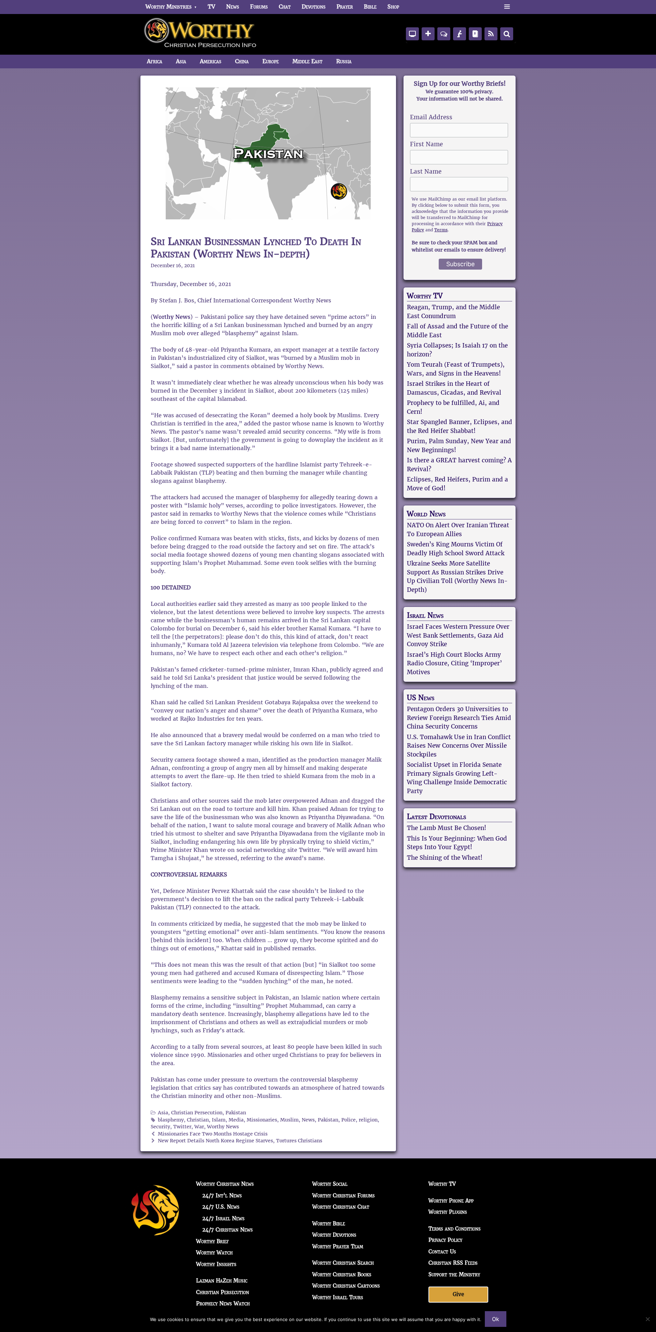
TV (211, 6)
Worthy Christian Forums (343, 1195)
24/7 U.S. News (221, 1207)
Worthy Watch (214, 1252)
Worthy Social (329, 1184)
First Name (426, 144)
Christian (198, 1120)
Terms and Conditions (454, 1228)
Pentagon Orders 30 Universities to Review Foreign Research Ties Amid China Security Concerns (459, 717)
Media (236, 1120)
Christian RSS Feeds (453, 1263)
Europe (270, 61)
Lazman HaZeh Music (221, 1280)
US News (420, 697)
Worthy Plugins (447, 1212)
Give (458, 1294)
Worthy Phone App (451, 1200)
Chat (285, 6)
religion (368, 1120)
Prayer (345, 6)
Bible (370, 6)
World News (426, 513)
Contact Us (442, 1251)
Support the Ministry (454, 1274)
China (242, 61)
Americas (210, 61)
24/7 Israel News (223, 1218)
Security (160, 1127)
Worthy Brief (212, 1241)
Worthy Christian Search (343, 1263)
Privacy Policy (445, 1240)
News (232, 6)
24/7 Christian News (227, 1229)
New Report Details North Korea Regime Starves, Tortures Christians (240, 1141)
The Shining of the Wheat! (444, 857)
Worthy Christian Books (341, 1274)
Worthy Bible (328, 1223)
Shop (393, 6)
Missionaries (262, 1120)
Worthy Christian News (225, 1184)
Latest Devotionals (436, 816)
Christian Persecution (196, 1113)
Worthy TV (424, 295)
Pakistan (236, 1113)
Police (348, 1120)
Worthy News (171, 317)
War (199, 1127)
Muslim (289, 1120)
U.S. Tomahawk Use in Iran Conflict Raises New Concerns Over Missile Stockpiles (459, 745)
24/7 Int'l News (222, 1195)
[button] (507, 7)
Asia (181, 61)
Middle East (307, 61)
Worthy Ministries (169, 6)
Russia (344, 61)
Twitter (182, 1127)
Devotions (314, 6)
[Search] (506, 33)
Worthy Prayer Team (337, 1246)
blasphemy (171, 1120)
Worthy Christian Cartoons (346, 1285)
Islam (219, 1120)
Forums (259, 6)
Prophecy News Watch (223, 1303)
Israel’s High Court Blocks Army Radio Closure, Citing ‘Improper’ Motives (454, 663)
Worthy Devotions (334, 1235)
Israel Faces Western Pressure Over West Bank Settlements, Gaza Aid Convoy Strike (458, 635)
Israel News (425, 615)
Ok (495, 1319)
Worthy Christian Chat (340, 1207)
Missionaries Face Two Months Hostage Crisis (213, 1134)
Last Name (425, 171)
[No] (647, 1319)
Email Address (431, 117)
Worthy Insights (216, 1264)
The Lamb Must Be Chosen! (446, 828)
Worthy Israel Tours (337, 1297)
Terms (441, 229)
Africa (154, 61)
